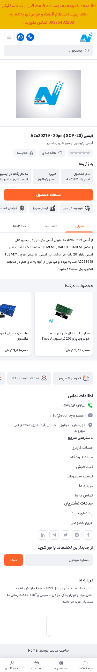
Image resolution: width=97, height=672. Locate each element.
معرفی (79, 226)
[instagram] (76, 535)
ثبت (13, 560)
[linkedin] (42, 535)
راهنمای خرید (82, 513)
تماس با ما (84, 495)
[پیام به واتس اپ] (20, 37)
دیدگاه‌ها (19, 226)
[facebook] (88, 535)
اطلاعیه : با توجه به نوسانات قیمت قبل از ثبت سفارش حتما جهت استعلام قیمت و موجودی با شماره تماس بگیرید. (49, 14)
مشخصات (50, 226)
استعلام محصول (48, 195)
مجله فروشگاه (81, 457)
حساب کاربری (82, 447)
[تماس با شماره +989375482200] (30, 37)
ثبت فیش (84, 466)
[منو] (9, 37)
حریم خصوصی (82, 522)
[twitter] (65, 535)
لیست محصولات (79, 476)
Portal (33, 650)
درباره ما (86, 486)
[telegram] (54, 535)
